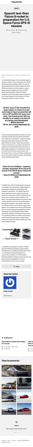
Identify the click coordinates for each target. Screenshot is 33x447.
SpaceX (16, 8)
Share (17, 266)
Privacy (14, 440)
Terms (8, 440)
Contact (4, 440)
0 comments (17, 32)
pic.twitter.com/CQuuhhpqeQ (16, 120)
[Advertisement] (16, 53)
